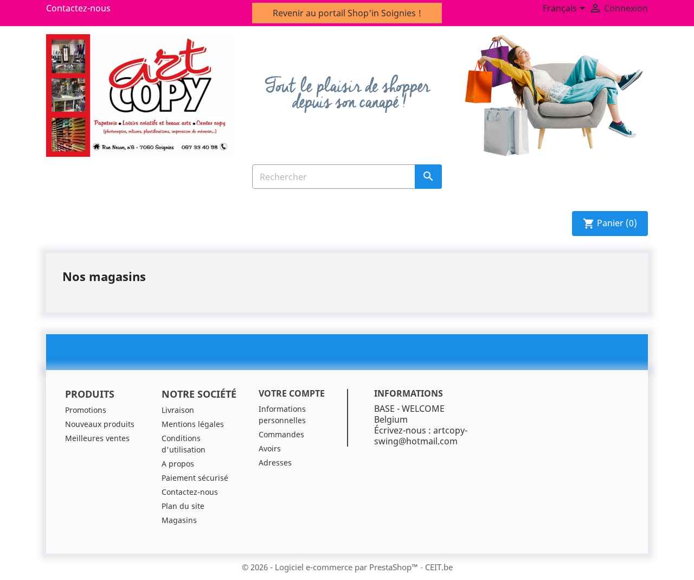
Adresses (275, 462)
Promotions (85, 410)
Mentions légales (193, 424)
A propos (178, 463)
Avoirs (270, 448)
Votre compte (292, 393)
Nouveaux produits (99, 424)
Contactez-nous (78, 8)
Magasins (179, 520)
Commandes (281, 434)
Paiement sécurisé (195, 478)
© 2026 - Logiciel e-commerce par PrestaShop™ (331, 567)
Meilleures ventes (97, 438)
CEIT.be (439, 567)
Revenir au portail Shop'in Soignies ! (347, 13)
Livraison (178, 410)
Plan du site (183, 506)
